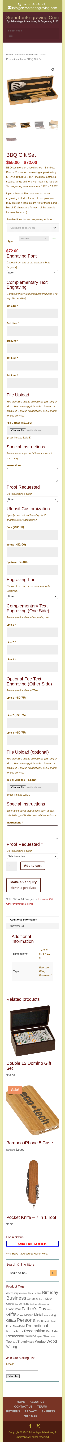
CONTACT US (23, 1406)
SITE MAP (30, 1416)
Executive (13, 1309)
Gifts (11, 1314)
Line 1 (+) (16, 697)
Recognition (34, 1331)
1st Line (12, 305)
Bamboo (32, 1293)
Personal (26, 1320)
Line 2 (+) (16, 715)
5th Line (12, 375)
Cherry (41, 1299)
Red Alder (52, 1331)
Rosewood (15, 1336)
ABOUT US (37, 1401)
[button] (53, 70)
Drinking (24, 1303)
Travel (22, 1341)
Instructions (14, 465)
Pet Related (43, 1321)
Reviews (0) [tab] (17, 925)
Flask (49, 1309)
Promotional (37, 1325)
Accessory (12, 1293)
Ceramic (32, 1298)
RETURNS (13, 1411)
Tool (9, 1341)
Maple (28, 1315)
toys (15, 1342)
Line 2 (11, 642)
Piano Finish (19, 1326)
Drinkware (34, 1304)
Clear (53, 238)
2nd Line (13, 323)
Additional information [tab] (23, 919)
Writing (11, 1347)
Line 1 (11, 624)
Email (10, 1363)
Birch (39, 1293)
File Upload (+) (19, 422)
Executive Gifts (46, 899)
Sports (39, 1337)
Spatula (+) (17, 562)
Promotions (14, 1331)
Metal (38, 1315)
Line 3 (11, 659)
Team (52, 1337)
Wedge (40, 1341)
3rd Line (12, 340)
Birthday (50, 1292)
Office (11, 1321)
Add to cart (32, 865)
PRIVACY (31, 1411)
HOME (21, 1401)
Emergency (44, 1304)
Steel (46, 1336)
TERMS (42, 1406)
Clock (48, 1298)
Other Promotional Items (19, 903)
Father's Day (34, 1308)
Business (16, 1298)
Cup (16, 1304)
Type (10, 241)
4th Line (12, 357)
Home (9, 54)
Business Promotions (26, 54)
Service (30, 1336)
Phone (53, 1321)
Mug (53, 1315)
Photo (9, 1326)
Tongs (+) (16, 544)
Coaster (10, 1304)
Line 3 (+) (16, 732)
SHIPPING (48, 1411)
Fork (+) (15, 527)
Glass (20, 1315)
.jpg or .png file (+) (22, 779)
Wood (51, 1341)
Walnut (30, 1342)
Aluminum (23, 1293)
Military (47, 1315)
